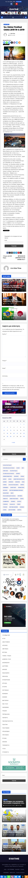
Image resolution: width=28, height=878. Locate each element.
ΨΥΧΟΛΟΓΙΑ (5, 752)
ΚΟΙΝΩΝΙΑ (5, 693)
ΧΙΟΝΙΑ (4, 509)
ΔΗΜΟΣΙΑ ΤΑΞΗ (6, 659)
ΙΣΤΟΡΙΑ (4, 686)
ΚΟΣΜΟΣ (4, 697)
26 (10, 436)
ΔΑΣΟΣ (4, 479)
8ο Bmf (18, 467)
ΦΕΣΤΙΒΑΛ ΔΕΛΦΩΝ (13, 507)
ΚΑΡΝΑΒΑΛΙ (5, 487)
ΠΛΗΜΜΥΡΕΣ (6, 501)
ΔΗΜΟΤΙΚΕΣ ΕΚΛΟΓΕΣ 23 (19, 479)
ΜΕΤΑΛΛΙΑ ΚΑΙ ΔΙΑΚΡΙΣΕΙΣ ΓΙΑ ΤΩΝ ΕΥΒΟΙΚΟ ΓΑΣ (20, 257)
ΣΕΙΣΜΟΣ (13, 501)
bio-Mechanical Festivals (8, 473)
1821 (23, 467)
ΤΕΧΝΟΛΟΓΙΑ (5, 745)
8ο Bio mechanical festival (8, 467)
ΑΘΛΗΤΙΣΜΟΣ (6, 24)
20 (14, 433)
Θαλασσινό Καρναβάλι (13, 484)
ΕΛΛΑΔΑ (22, 869)
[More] (19, 42)
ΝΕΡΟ (12, 493)
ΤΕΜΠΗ (18, 504)
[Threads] (12, 42)
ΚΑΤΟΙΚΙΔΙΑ (5, 690)
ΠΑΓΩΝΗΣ (20, 495)
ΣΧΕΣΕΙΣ (4, 741)
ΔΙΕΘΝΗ (4, 481)
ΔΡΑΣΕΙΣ (4, 669)
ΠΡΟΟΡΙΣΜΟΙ (5, 731)
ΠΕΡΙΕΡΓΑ (5, 717)
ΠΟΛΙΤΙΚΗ (5, 724)
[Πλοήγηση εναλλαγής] (13, 17)
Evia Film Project (13, 470)
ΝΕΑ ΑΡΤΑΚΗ (6, 493)
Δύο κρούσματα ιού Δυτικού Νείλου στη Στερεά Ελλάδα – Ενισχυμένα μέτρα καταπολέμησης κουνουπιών (13, 541)
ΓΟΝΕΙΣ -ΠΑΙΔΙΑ (6, 655)
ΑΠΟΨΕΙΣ (4, 645)
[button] (23, 17)
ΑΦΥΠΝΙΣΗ (5, 648)
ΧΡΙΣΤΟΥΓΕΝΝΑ (12, 509)
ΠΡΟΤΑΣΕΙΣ (5, 735)
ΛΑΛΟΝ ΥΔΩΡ (13, 487)
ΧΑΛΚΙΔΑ (22, 507)
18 (7, 433)
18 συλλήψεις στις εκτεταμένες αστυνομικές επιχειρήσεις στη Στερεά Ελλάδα (12, 520)
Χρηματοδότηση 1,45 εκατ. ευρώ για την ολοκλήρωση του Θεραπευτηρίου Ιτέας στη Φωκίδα (13, 547)
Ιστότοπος (5, 376)
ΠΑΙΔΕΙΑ (4, 710)
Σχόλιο (4, 334)
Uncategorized (6, 635)
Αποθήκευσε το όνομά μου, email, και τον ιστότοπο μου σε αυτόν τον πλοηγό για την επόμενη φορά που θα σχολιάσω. (13, 387)
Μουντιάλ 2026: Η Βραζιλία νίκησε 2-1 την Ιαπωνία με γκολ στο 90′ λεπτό (13, 315)
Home (5, 869)
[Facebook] (4, 42)
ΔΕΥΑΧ (10, 479)
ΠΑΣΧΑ (21, 498)
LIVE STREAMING (10, 869)
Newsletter (17, 869)
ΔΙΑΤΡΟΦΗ (5, 666)
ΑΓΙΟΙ (3, 638)
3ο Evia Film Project (7, 465)
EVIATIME (14, 9)
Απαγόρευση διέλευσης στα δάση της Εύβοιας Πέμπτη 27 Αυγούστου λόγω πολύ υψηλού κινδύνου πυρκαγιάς (13, 527)
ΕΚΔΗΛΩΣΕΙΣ (5, 673)
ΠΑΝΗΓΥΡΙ (5, 498)
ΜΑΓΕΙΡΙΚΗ (5, 700)
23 (24, 433)
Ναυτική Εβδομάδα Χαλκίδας (9, 495)
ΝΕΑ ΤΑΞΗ (5, 704)
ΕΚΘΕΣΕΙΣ (11, 481)
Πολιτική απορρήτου (20, 872)
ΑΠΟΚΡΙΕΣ (16, 476)
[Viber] (14, 42)
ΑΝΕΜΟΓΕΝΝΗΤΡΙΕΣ (7, 476)
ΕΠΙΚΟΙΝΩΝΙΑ (6, 872)
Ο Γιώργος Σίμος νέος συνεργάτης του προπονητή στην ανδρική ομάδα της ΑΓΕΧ (13, 301)
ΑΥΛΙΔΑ (22, 476)
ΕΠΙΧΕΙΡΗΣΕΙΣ (6, 679)
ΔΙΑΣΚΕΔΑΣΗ (5, 662)
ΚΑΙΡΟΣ (22, 484)
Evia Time (13, 33)
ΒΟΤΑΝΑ (4, 652)
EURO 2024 (5, 470)
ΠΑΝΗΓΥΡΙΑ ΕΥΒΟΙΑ (14, 498)
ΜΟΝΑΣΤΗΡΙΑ (21, 487)
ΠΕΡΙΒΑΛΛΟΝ (6, 714)
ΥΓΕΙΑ (4, 748)
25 (7, 436)
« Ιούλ (13, 442)
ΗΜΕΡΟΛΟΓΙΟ (12, 872)
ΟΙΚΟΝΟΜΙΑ (5, 707)
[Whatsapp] (7, 42)
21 (17, 433)
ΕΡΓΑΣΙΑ (4, 683)
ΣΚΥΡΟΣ (19, 501)
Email (6, 240)
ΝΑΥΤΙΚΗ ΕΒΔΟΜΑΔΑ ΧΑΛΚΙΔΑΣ (16, 490)
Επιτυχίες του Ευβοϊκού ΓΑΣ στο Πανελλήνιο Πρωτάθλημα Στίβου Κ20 (14, 287)
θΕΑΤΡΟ (19, 509)
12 (10, 430)
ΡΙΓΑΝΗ (4, 738)
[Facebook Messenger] (9, 42)
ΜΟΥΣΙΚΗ (5, 490)
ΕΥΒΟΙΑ (4, 484)
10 (4, 430)
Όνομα (4, 360)
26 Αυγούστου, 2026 (9, 805)
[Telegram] (17, 42)
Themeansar (20, 866)
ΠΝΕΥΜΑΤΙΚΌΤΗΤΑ (7, 721)
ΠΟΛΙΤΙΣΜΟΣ (5, 728)
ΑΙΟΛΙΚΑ (18, 473)
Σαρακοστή (12, 504)
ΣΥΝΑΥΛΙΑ (5, 504)
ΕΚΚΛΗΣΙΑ (17, 481)
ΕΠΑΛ (23, 481)
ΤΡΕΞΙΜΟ (5, 507)
